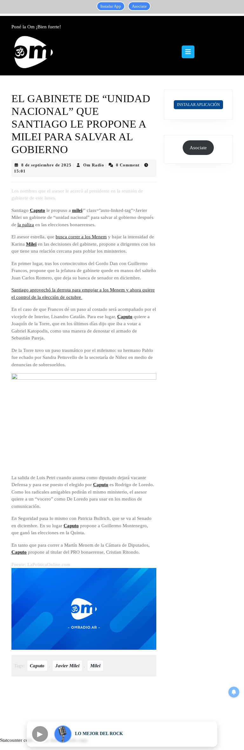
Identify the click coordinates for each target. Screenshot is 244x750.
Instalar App (110, 6)
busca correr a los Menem (81, 236)
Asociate (139, 6)
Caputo (37, 210)
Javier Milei (67, 665)
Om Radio (93, 165)
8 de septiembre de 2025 (46, 165)
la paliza (25, 224)
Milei (31, 244)
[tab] (188, 52)
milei (77, 210)
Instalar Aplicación (198, 104)
